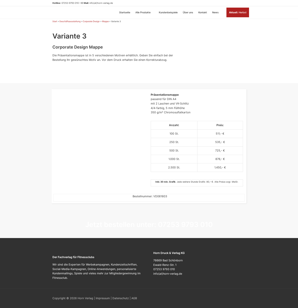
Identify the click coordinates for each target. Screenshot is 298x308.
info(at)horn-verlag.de (101, 3)
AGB (134, 298)
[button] (244, 3)
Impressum (103, 298)
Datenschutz (120, 298)
